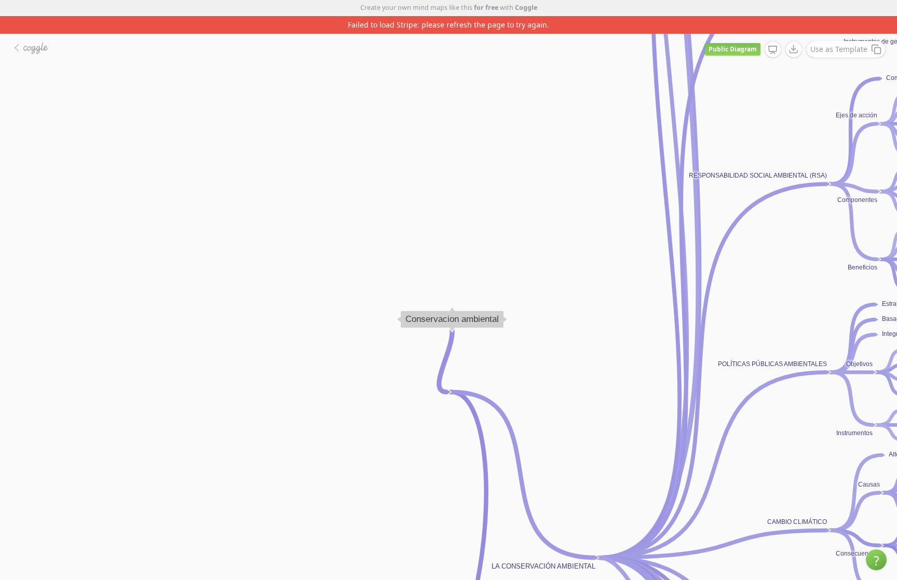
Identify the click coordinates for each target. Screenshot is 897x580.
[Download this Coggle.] (793, 49)
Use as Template (838, 49)
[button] (876, 559)
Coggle (526, 7)
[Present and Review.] (773, 50)
